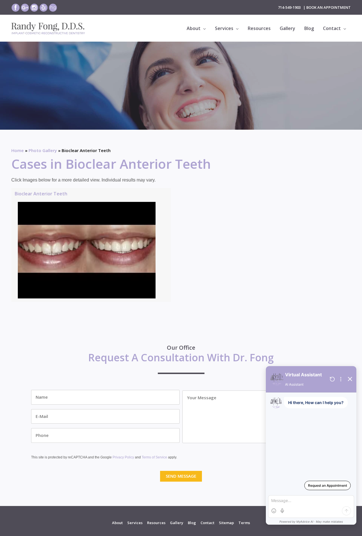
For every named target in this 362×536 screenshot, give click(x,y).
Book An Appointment (328, 7)
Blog (192, 522)
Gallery (176, 522)
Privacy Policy (123, 457)
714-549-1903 (289, 7)
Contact (207, 522)
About (117, 522)
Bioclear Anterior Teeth (41, 194)
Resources (156, 522)
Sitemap (226, 522)
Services (135, 522)
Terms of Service (154, 457)
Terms (244, 522)
